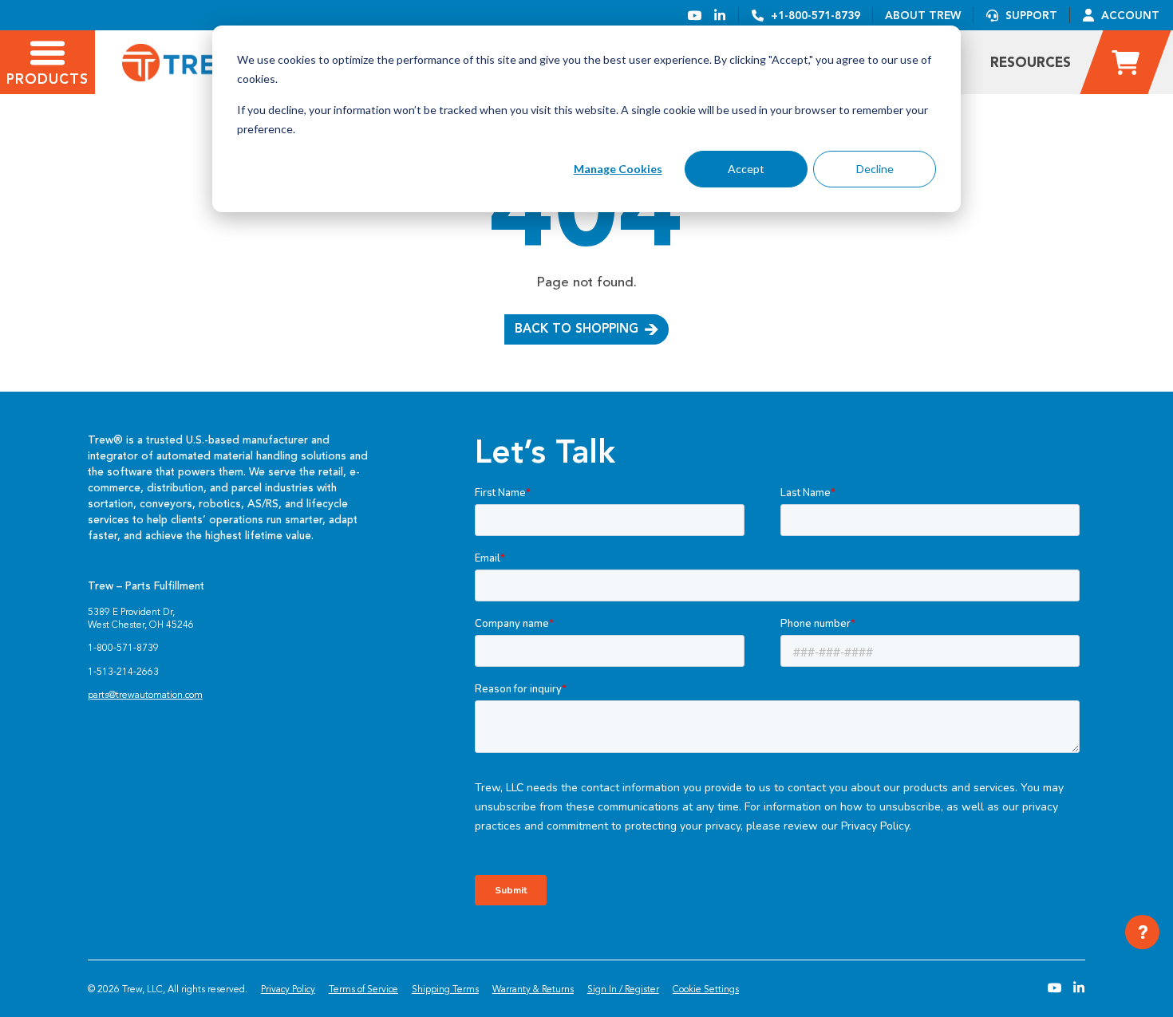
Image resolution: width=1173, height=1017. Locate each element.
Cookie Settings (706, 989)
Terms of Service (363, 989)
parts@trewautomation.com (145, 694)
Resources (1030, 62)
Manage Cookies (618, 168)
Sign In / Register (623, 989)
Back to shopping (576, 328)
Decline (875, 168)
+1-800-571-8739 (815, 15)
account (1130, 15)
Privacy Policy (288, 989)
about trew (923, 15)
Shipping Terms (445, 989)
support (1031, 15)
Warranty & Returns (533, 989)
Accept (746, 168)
